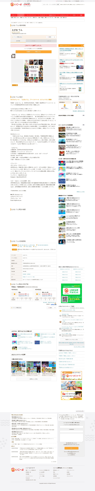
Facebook (28, 478)
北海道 (17, 17)
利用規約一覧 (28, 472)
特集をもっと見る (81, 191)
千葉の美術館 (45, 429)
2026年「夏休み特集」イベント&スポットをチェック (22, 438)
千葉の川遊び (14, 426)
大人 (36, 246)
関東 (21, 17)
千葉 (28, 17)
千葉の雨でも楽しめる (16, 429)
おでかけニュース (64, 15)
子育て (74, 15)
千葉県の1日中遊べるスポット (65, 361)
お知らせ (49, 40)
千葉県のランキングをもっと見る (71, 339)
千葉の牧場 (39, 418)
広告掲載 (27, 474)
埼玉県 (74, 342)
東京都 (81, 342)
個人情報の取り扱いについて (71, 442)
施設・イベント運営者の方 (31, 470)
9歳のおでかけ (78, 280)
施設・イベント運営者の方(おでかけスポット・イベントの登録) (30, 444)
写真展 (24, 276)
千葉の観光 (49, 418)
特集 (81, 15)
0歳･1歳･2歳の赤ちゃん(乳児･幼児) (27, 245)
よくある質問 (41, 472)
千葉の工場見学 (14, 421)
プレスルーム (41, 474)
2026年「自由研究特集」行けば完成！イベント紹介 (21, 439)
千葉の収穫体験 (38, 421)
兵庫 (52, 17)
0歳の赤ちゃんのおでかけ (65, 269)
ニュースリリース (29, 476)
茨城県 (63, 342)
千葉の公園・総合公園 (49, 425)
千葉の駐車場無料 (32, 425)
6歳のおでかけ (65, 277)
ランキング (42, 15)
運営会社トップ (56, 470)
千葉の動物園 (19, 418)
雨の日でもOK (66, 4)
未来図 (68, 472)
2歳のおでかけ (65, 271)
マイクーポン (59, 1)
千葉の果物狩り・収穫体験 (17, 434)
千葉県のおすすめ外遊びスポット (66, 367)
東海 (34, 17)
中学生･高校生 (28, 246)
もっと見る (53, 461)
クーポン (34, 40)
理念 (54, 472)
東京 (23, 17)
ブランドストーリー (70, 470)
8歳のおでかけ (65, 280)
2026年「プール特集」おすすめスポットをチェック (43, 438)
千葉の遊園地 (14, 418)
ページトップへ (81, 411)
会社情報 (68, 474)
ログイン (82, 1)
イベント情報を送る (17, 37)
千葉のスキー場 (22, 433)
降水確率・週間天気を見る (49, 302)
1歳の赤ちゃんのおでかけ (78, 269)
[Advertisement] (33, 205)
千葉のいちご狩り (45, 433)
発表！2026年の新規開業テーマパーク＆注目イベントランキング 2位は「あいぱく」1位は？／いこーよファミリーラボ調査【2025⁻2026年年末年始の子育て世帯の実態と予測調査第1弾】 (37, 458)
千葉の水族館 (51, 429)
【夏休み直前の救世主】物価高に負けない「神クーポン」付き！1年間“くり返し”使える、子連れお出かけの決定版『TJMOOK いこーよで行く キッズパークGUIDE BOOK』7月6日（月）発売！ (37, 453)
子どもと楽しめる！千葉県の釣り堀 (66, 364)
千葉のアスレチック (40, 425)
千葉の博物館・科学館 (38, 429)
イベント (21, 15)
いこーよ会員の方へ (71, 454)
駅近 (34, 276)
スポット (14, 15)
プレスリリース (70, 476)
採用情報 (55, 476)
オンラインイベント (31, 15)
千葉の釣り (34, 418)
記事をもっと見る (33, 379)
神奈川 (26, 17)
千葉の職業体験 (44, 421)
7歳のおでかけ (78, 277)
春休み (61, 4)
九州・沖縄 (62, 17)
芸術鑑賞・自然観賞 (26, 274)
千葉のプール (44, 418)
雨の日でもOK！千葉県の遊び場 (66, 358)
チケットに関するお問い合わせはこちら (71, 451)
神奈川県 (71, 344)
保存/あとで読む (68, 1)
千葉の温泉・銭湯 (15, 433)
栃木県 (66, 342)
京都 (50, 17)
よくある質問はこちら (71, 453)
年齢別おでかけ (52, 15)
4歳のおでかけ (65, 274)
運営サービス (55, 474)
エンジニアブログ (56, 478)
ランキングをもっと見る (79, 346)
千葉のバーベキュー (27, 418)
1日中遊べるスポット (81, 4)
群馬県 (70, 342)
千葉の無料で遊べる (24, 425)
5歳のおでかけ (78, 274)
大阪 (48, 17)
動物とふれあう (73, 4)
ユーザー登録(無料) (75, 1)
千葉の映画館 (30, 429)
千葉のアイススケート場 (30, 433)
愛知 (36, 17)
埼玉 (31, 17)
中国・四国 (57, 17)
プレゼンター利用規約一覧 (44, 470)
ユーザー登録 (14, 444)
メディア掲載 (41, 476)
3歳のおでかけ (78, 271)
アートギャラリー (29, 276)
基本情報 (18, 40)
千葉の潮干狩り (39, 433)
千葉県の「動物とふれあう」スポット (67, 355)
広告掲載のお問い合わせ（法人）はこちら (71, 444)
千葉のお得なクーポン (16, 425)
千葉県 (78, 342)
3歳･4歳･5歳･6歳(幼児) (43, 245)
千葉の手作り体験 (21, 421)
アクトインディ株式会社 (67, 467)
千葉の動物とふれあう (30, 421)
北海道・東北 (13, 17)
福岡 (66, 17)
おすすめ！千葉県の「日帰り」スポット (67, 352)
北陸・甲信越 (40, 17)
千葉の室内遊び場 (24, 429)
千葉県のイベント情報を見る (33, 51)
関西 (46, 17)
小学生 (20, 246)
